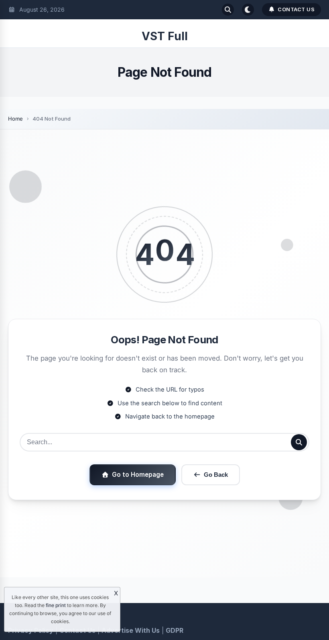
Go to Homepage (138, 474)
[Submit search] (299, 442)
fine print (56, 605)
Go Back (216, 474)
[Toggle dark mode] (248, 10)
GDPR (174, 630)
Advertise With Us (131, 630)
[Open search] (228, 10)
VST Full (165, 36)
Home (15, 118)
